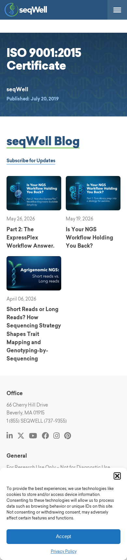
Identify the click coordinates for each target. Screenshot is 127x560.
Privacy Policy (64, 551)
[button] (117, 476)
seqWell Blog (43, 140)
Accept (63, 536)
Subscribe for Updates (31, 161)
